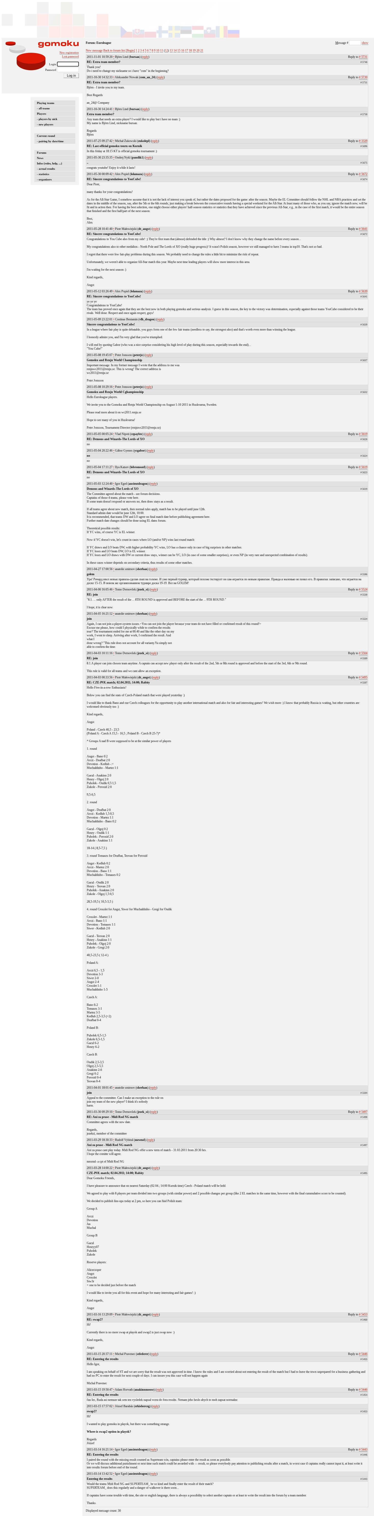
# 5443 (363, 1449)
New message (94, 50)
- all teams (43, 108)
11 (161, 50)
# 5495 (363, 677)
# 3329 (363, 141)
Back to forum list (114, 50)
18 (190, 50)
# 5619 (363, 434)
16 (182, 50)
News (40, 158)
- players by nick (47, 119)
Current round (46, 135)
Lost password (70, 56)
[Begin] (130, 50)
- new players (45, 124)
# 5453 (363, 1314)
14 (175, 50)
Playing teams (45, 102)
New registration (69, 52)
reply (145, 57)
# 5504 (363, 653)
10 (157, 50)
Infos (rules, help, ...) (49, 163)
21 (201, 50)
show (365, 43)
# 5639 (363, 291)
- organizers (44, 179)
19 (194, 50)
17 (186, 50)
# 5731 (363, 57)
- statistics (43, 174)
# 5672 (363, 174)
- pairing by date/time (50, 141)
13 (171, 50)
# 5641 (363, 229)
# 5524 (363, 589)
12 (166, 50)
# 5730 (363, 77)
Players (41, 113)
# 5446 (363, 1354)
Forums (41, 152)
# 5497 (363, 1112)
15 (178, 50)
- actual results (46, 168)
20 (197, 50)
